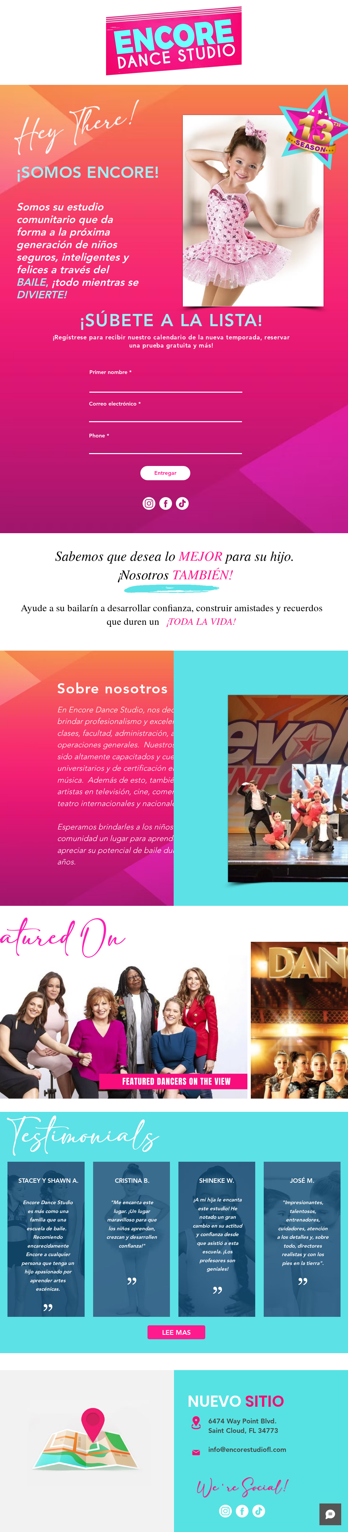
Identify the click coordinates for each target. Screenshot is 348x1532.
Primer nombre (108, 372)
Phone (97, 435)
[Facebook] (165, 503)
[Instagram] (149, 503)
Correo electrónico (113, 404)
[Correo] (196, 1452)
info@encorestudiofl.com (247, 1449)
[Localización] (196, 1422)
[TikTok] (182, 503)
